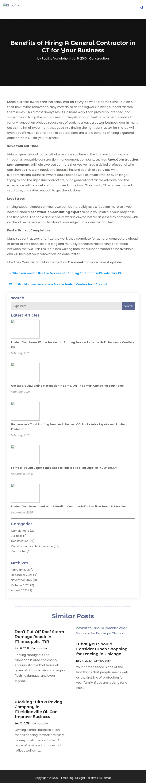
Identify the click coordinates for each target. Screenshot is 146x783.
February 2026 (20, 570)
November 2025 (21, 580)
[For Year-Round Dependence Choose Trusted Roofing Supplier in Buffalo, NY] (25, 455)
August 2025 (19, 590)
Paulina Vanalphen (56, 58)
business (16, 536)
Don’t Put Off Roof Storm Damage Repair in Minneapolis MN (39, 636)
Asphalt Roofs (20, 531)
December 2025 (21, 575)
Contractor (18, 551)
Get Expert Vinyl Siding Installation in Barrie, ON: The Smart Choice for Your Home (67, 386)
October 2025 (20, 585)
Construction (99, 58)
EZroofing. (67, 778)
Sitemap (106, 778)
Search (128, 306)
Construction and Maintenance (32, 546)
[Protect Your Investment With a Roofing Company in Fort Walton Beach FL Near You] (25, 494)
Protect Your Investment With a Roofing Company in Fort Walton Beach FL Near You (69, 506)
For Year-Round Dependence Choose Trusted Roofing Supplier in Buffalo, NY (64, 468)
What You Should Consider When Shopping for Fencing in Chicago (102, 649)
